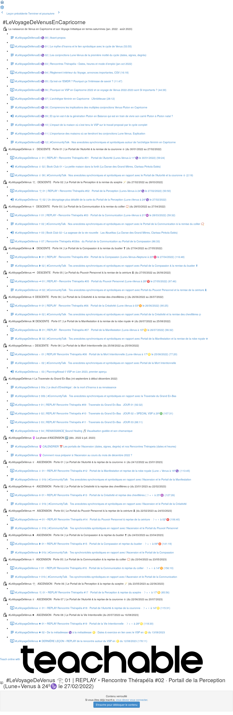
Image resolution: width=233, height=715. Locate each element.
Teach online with (10, 659)
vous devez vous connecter (131, 700)
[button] (2, 3)
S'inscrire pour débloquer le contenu (116, 704)
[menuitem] (2, 8)
